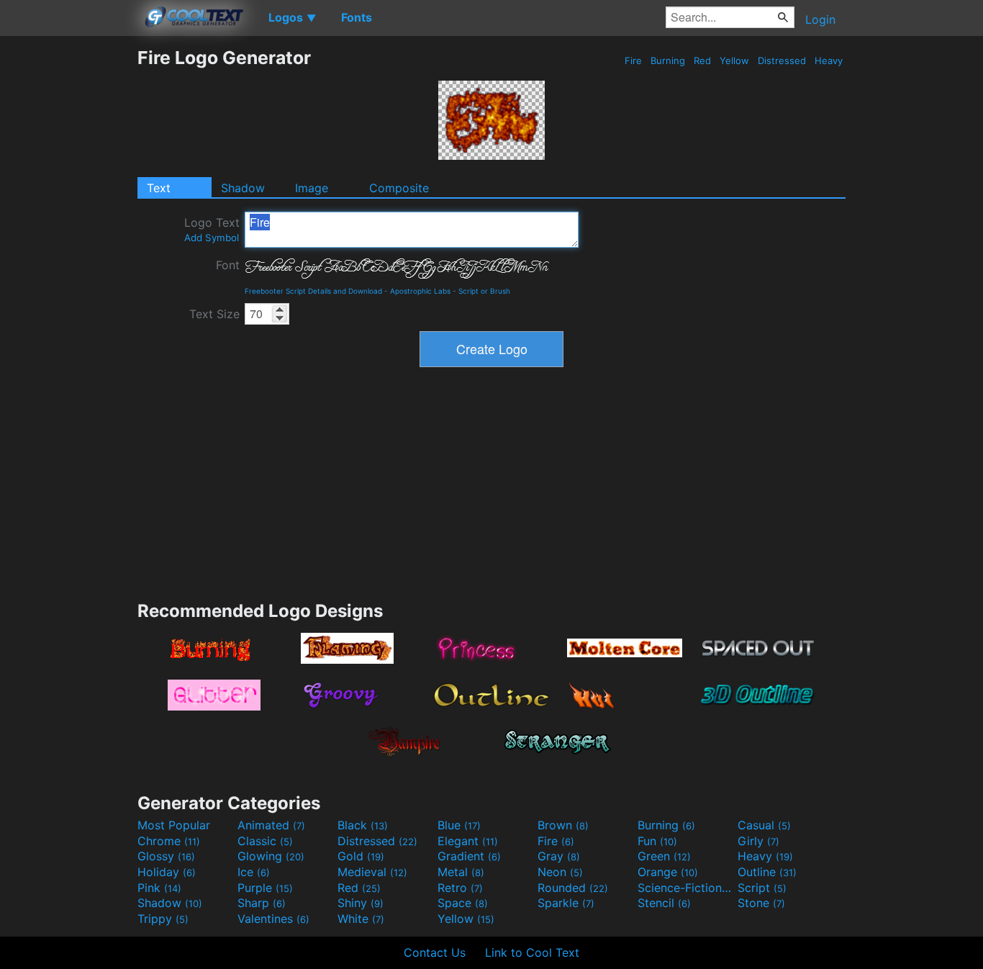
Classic (265, 841)
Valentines (273, 918)
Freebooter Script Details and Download (313, 291)
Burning (668, 60)
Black (363, 825)
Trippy (163, 918)
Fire (633, 60)
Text (159, 188)
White (361, 918)
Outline (767, 872)
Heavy (829, 60)
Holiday (166, 872)
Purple (265, 887)
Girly (758, 841)
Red (702, 60)
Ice (253, 872)
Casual (764, 825)
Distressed (782, 60)
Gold (361, 856)
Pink (159, 887)
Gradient (469, 856)
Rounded (573, 887)
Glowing (270, 856)
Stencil (664, 903)
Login (820, 19)
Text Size (214, 314)
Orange (668, 872)
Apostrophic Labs (420, 291)
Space (463, 903)
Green (664, 856)
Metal (461, 872)
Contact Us (435, 952)
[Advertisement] (68, 263)
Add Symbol (211, 237)
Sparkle (566, 903)
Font (228, 265)
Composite (399, 188)
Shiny (361, 903)
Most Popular (173, 825)
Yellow (734, 60)
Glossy (166, 856)
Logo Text (212, 229)
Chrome (168, 841)
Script (762, 887)
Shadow (243, 188)
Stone (761, 903)
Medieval (372, 872)
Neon (560, 872)
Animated (271, 825)
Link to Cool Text (532, 952)
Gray (559, 856)
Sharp (261, 903)
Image (311, 188)
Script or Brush (484, 291)
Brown (563, 825)
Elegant (468, 841)
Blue (459, 825)
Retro (460, 887)
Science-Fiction (686, 887)
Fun (657, 841)
